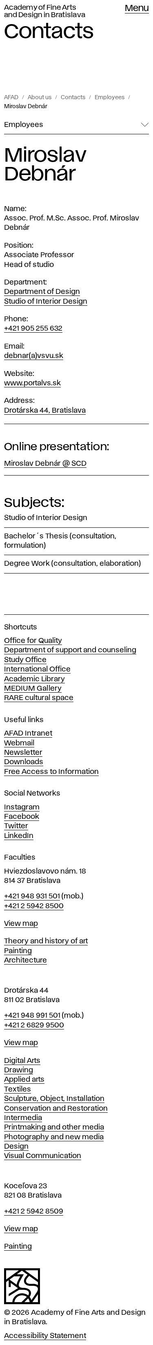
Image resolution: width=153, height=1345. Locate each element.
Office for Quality (33, 641)
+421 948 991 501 (32, 1015)
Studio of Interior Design (45, 301)
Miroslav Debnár (25, 106)
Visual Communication (42, 1156)
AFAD (11, 97)
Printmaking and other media (54, 1127)
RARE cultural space (38, 698)
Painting (18, 951)
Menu (137, 8)
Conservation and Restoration (56, 1108)
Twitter (16, 826)
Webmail (19, 743)
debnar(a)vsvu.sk (33, 356)
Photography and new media (54, 1137)
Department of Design (42, 292)
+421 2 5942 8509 (33, 1211)
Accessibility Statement (45, 1336)
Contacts (73, 97)
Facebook (21, 817)
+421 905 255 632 (33, 328)
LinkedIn (18, 836)
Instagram (22, 807)
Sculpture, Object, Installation (54, 1099)
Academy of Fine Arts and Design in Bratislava (44, 11)
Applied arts (24, 1079)
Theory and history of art (46, 941)
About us (39, 97)
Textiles (17, 1089)
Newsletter (23, 752)
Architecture (25, 960)
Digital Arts (22, 1061)
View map (21, 923)
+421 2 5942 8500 (34, 906)
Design (16, 1146)
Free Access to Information (51, 772)
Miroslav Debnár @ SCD (45, 463)
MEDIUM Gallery (33, 688)
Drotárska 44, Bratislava (45, 410)
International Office (37, 669)
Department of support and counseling (70, 650)
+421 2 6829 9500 (34, 1025)
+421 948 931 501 (32, 896)
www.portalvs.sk (32, 383)
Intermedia (23, 1118)
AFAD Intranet (28, 733)
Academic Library (34, 679)
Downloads (23, 762)
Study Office (25, 660)
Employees (109, 97)
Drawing (18, 1070)
